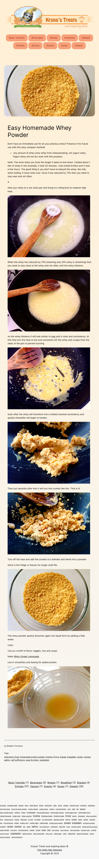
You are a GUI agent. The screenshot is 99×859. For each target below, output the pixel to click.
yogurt (91, 834)
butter (41, 805)
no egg (30, 819)
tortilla (38, 830)
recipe (80, 757)
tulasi (44, 830)
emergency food (11, 757)
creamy (51, 809)
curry (69, 809)
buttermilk (48, 805)
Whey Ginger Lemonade (26, 656)
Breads (53, 37)
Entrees (20, 45)
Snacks (50, 45)
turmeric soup (85, 830)
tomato (32, 830)
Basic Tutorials (16, 37)
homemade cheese (57, 812)
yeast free (71, 834)
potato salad (34, 823)
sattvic (7, 760)
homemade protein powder (32, 757)
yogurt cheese (5, 837)
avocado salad (12, 805)
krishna (49, 757)
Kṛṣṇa (56, 757)
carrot (60, 805)
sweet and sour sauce (89, 827)
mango (16, 819)
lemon (74, 816)
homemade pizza (84, 812)
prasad (63, 757)
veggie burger (27, 834)
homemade (31, 812)
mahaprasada (8, 819)
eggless (17, 812)
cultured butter (61, 809)
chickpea (83, 805)
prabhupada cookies (56, 823)
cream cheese (33, 809)
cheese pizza (74, 805)
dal (77, 809)
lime (1, 819)
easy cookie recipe (6, 812)
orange (67, 819)
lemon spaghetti (91, 816)
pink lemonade (8, 823)
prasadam (71, 757)
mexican (23, 819)
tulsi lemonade (75, 830)
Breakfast (70, 37)
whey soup (49, 834)
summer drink (76, 827)
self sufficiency (18, 760)
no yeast (37, 819)
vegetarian (44, 760)
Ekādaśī (86, 37)
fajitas (23, 812)
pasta (80, 819)
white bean (58, 834)
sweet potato (4, 830)
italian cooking (27, 816)
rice (24, 827)
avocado (3, 805)
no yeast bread (47, 819)
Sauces (35, 45)
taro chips (13, 830)
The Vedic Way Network (49, 850)
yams (65, 834)
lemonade (81, 816)
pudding (3, 827)
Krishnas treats (46, 816)
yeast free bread (82, 834)
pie (1, 823)
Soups (64, 45)
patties (85, 819)
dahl (73, 809)
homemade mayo (71, 812)
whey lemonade (38, 834)
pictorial (92, 819)
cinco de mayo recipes (19, 809)
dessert (82, 809)
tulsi (49, 830)
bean (26, 805)
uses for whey (32, 760)
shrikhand (54, 827)
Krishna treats (59, 816)
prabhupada (44, 823)
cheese (65, 805)
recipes (87, 757)
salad (28, 827)
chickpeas (91, 805)
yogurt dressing (16, 837)
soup (68, 827)
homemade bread (43, 812)
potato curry (24, 823)
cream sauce (43, 809)
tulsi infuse (55, 830)
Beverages (37, 37)
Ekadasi (83, 782)
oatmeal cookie (58, 819)
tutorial (93, 830)
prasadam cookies (89, 823)
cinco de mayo (5, 809)
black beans (34, 805)
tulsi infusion (64, 830)
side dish (62, 827)
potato (16, 823)
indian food (16, 816)
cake (55, 805)
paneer (74, 819)
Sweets (79, 45)
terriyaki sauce (23, 830)
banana (20, 805)
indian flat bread (5, 816)
